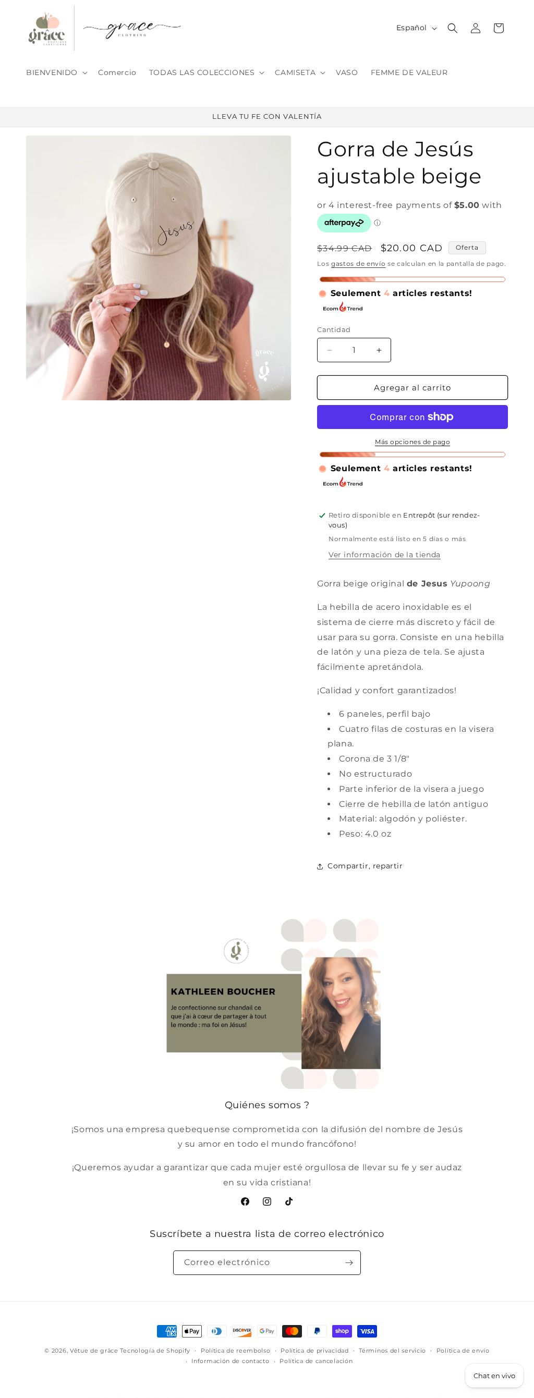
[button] (56, 72)
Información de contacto (230, 1361)
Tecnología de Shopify (155, 1350)
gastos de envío (358, 263)
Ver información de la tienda (385, 554)
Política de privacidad (314, 1350)
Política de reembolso (236, 1350)
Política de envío (463, 1350)
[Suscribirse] (348, 1262)
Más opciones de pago (412, 442)
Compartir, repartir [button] (365, 865)
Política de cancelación (316, 1361)
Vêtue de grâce (95, 1350)
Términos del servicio (392, 1350)
